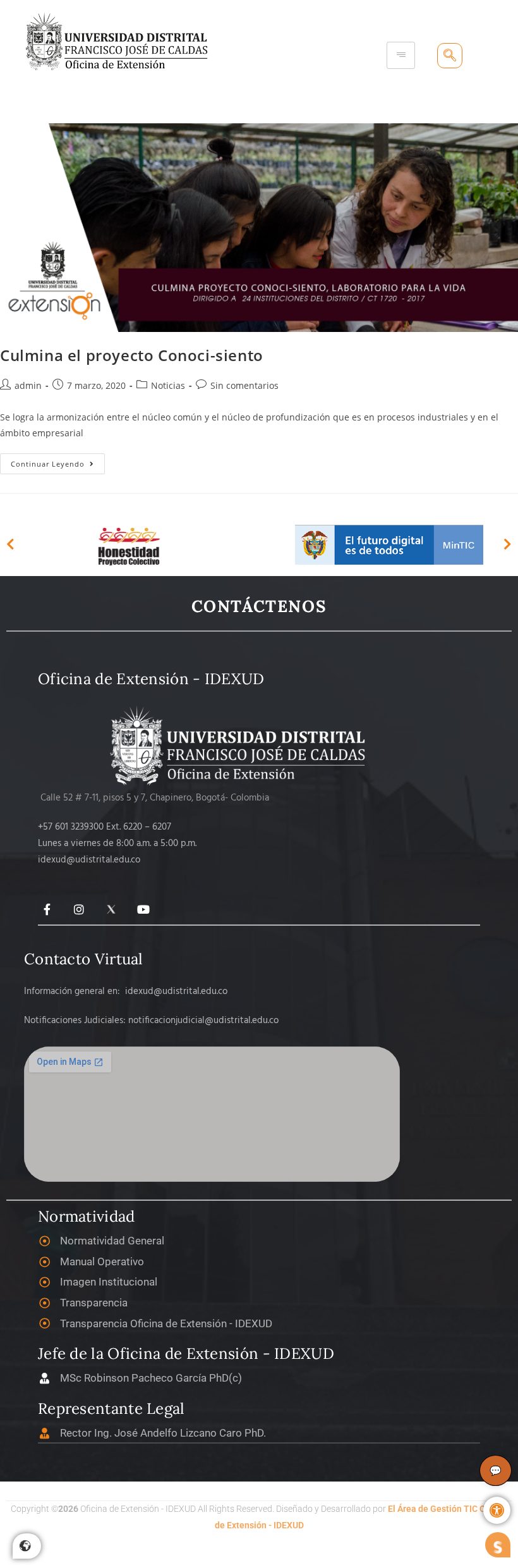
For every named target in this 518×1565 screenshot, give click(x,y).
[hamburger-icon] (401, 55)
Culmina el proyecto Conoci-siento (131, 355)
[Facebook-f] (47, 909)
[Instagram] (79, 909)
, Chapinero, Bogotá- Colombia (207, 798)
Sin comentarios (244, 385)
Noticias (168, 385)
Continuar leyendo (58, 461)
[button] (496, 1510)
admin (28, 385)
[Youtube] (143, 909)
